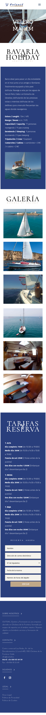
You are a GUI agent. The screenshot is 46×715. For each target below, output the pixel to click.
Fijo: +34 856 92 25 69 (10, 662)
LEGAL (5, 687)
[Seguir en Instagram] (10, 677)
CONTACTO (7, 640)
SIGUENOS (7, 670)
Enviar (25, 584)
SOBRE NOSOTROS (10, 614)
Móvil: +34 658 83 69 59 (12, 660)
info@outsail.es (8, 657)
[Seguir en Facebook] (4, 677)
